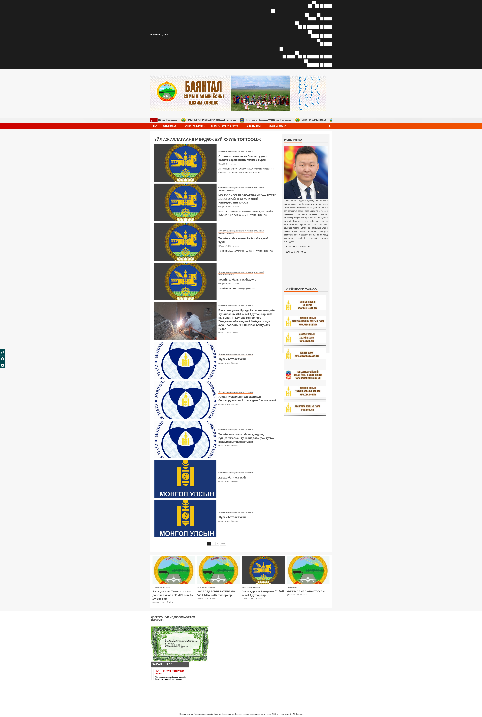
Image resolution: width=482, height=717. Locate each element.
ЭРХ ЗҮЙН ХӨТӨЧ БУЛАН (226, 190)
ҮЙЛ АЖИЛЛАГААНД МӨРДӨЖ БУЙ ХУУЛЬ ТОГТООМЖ (235, 151)
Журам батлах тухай (232, 358)
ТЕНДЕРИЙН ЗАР (292, 587)
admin (235, 164)
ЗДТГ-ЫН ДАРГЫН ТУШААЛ (161, 587)
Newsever (285, 714)
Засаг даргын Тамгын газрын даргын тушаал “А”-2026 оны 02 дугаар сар (317, 120)
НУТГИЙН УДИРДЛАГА (193, 126)
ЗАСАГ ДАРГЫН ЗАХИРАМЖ (206, 587)
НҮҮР (155, 126)
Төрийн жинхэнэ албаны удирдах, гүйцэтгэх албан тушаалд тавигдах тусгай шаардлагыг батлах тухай (246, 438)
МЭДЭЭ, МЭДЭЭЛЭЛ (277, 126)
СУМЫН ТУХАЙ (169, 126)
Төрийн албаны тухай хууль (237, 279)
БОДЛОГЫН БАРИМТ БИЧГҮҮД (224, 126)
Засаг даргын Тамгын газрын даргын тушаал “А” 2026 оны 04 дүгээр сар (173, 595)
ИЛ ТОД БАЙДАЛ (253, 126)
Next (223, 544)
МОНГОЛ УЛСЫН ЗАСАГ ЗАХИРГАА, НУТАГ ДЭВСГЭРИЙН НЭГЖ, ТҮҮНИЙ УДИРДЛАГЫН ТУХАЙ (247, 198)
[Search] (329, 126)
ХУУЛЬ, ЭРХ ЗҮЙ (259, 188)
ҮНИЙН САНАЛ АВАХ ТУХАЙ (262, 120)
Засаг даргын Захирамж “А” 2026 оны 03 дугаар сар (217, 120)
